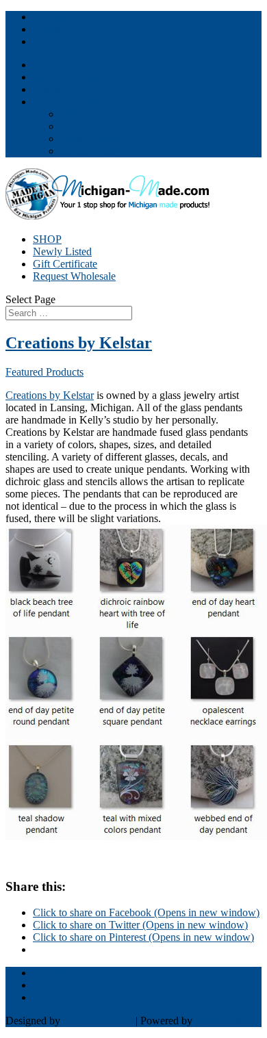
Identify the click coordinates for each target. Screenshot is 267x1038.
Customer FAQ (93, 126)
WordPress (218, 1020)
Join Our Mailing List (79, 77)
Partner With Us (67, 64)
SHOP (47, 239)
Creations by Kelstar (78, 343)
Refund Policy (91, 151)
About (74, 114)
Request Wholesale (74, 276)
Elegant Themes (98, 1020)
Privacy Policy (91, 138)
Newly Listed (62, 251)
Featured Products (44, 372)
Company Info (64, 101)
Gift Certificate (65, 264)
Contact (49, 89)
